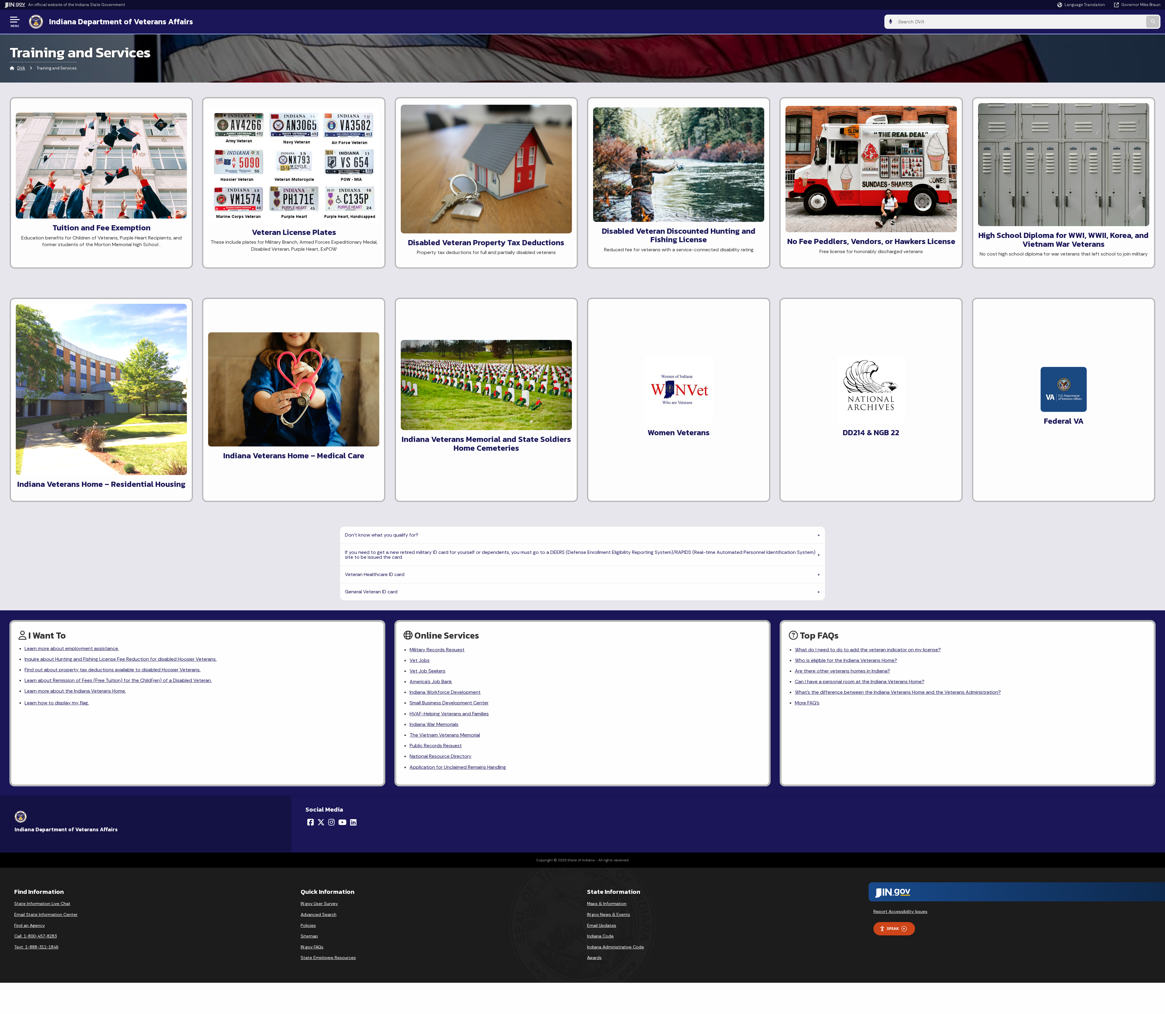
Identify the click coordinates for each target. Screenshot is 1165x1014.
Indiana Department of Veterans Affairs (121, 21)
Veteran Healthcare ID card (374, 574)
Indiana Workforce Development (445, 692)
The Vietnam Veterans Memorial (445, 735)
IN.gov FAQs (312, 947)
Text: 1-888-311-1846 (36, 947)
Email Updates (601, 925)
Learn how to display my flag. (57, 703)
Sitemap (309, 936)
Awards (594, 957)
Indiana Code (600, 936)
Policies (308, 925)
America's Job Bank (431, 681)
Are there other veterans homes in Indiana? (842, 671)
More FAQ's (807, 703)
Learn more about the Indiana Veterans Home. (75, 691)
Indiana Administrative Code (615, 947)
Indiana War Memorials (434, 724)
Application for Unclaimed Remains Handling (458, 767)
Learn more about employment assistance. (72, 648)
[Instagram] (331, 822)
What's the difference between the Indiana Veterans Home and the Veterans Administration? (898, 692)
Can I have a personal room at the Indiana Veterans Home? (859, 681)
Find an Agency (29, 925)
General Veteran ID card (371, 591)
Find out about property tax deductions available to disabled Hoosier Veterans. (113, 669)
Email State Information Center (46, 914)
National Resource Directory (440, 756)
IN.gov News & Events (608, 914)
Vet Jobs (420, 660)
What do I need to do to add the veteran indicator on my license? (868, 649)
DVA (21, 68)
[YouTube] (342, 822)
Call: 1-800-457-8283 (35, 936)
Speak (893, 928)
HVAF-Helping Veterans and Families (449, 713)
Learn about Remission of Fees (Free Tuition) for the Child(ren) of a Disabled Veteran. (118, 680)
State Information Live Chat (42, 903)
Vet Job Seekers (427, 671)
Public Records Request (436, 745)
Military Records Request (437, 649)
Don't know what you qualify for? (381, 535)
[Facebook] (310, 822)
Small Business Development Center (449, 703)
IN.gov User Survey (319, 903)
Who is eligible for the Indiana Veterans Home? (846, 660)
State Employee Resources (328, 957)
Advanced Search (318, 914)
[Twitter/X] (321, 822)
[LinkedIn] (353, 822)
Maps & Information (606, 903)
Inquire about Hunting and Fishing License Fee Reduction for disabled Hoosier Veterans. (121, 659)
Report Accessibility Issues (900, 911)
